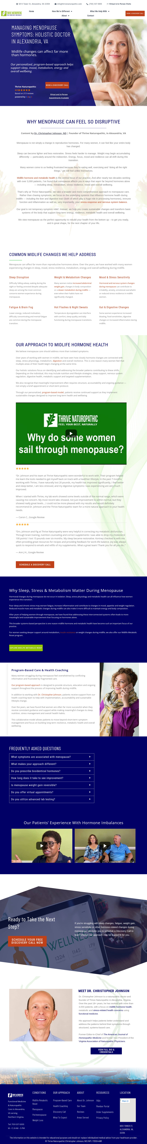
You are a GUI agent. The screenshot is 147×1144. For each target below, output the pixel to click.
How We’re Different (61, 11)
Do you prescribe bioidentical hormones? (35, 771)
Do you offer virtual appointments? (32, 792)
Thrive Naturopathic (25, 86)
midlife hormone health (120, 1007)
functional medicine (88, 1014)
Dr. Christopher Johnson (49, 694)
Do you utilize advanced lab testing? (33, 799)
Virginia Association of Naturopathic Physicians (102, 1041)
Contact (90, 15)
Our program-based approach (25, 685)
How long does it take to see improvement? (37, 778)
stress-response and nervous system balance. (104, 202)
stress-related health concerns (108, 1010)
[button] (27, 91)
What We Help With (98, 11)
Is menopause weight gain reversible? (34, 785)
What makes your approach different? (33, 764)
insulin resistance (68, 632)
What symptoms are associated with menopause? (41, 757)
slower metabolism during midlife (73, 290)
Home (31, 11)
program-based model (53, 392)
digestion (57, 360)
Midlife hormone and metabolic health (36, 178)
